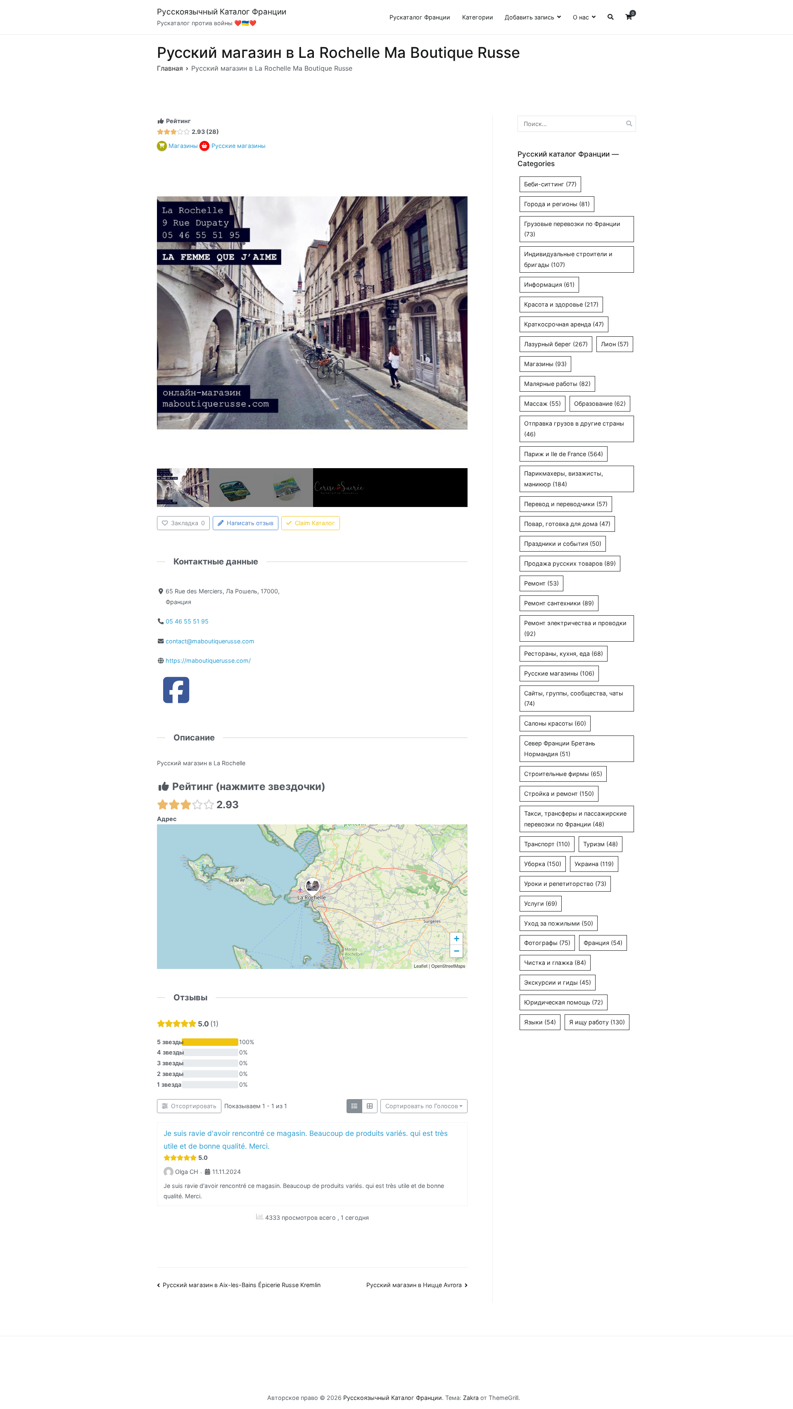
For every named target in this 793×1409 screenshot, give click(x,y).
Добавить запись (529, 17)
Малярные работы (557, 383)
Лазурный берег (556, 343)
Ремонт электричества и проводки (575, 628)
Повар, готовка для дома (567, 523)
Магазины (545, 363)
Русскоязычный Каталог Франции (221, 12)
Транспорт (547, 843)
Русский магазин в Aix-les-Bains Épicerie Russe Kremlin (242, 1284)
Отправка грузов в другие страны (574, 429)
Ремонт (541, 583)
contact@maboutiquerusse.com (210, 641)
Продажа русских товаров (570, 563)
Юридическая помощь (563, 1002)
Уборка (542, 863)
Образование (600, 403)
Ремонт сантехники (559, 603)
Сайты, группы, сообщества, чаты (573, 698)
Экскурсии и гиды (557, 982)
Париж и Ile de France (563, 453)
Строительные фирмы (563, 773)
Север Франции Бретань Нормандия (559, 748)
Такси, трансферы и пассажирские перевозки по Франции (575, 819)
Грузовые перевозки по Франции (572, 229)
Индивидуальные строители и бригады (568, 259)
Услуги (540, 903)
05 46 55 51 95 (187, 621)
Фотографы (547, 942)
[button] (456, 939)
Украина (594, 863)
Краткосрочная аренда (564, 324)
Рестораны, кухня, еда (563, 653)
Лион (615, 343)
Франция (603, 942)
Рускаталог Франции (419, 17)
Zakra (471, 1397)
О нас (581, 17)
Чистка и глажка (555, 962)
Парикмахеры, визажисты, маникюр (563, 479)
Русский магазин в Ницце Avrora (414, 1284)
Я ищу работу (597, 1022)
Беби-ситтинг (550, 184)
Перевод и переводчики (566, 503)
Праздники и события (562, 543)
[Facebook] (176, 698)
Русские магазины (559, 673)
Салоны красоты (555, 723)
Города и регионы (557, 203)
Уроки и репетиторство (565, 883)
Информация (549, 284)
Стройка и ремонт (559, 793)
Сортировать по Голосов (421, 1105)
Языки (540, 1022)
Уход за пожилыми (558, 923)
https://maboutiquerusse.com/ (208, 660)
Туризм (600, 843)
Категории (477, 17)
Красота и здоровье (561, 304)
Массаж (542, 403)
